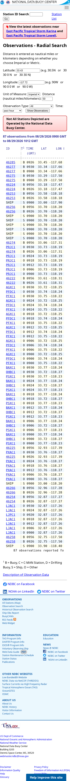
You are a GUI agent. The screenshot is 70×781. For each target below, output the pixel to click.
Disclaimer (5, 767)
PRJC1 (10, 247)
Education (48, 638)
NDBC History (9, 707)
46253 (10, 193)
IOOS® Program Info (13, 645)
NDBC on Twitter (53, 591)
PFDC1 (10, 291)
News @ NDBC (50, 648)
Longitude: (10, 82)
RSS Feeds (7, 619)
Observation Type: (16, 106)
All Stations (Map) (11, 602)
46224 (10, 184)
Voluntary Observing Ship (15, 648)
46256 (10, 207)
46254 (10, 497)
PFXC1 (10, 296)
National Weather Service (13, 742)
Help (2, 773)
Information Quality (10, 770)
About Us (7, 703)
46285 (10, 162)
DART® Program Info (13, 641)
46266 (10, 488)
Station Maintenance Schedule (18, 655)
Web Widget (8, 623)
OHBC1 (10, 372)
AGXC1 (10, 287)
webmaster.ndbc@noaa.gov (14, 756)
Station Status (9, 658)
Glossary (4, 777)
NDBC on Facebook (21, 584)
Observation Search (12, 606)
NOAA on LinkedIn (21, 591)
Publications (8, 662)
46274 (10, 242)
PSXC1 (10, 376)
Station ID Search (16, 14)
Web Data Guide (10, 651)
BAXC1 (10, 367)
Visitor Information (12, 710)
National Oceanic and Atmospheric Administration (26, 739)
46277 (10, 167)
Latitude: (9, 70)
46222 (10, 278)
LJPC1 (10, 515)
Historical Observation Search (17, 609)
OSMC (5, 694)
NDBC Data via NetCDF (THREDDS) (20, 680)
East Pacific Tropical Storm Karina (31, 31)
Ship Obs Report (10, 612)
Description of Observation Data (26, 575)
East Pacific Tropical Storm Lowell (31, 35)
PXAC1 (10, 452)
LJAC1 (10, 506)
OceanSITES (8, 690)
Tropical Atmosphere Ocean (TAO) (20, 687)
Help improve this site (46, 777)
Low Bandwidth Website (14, 677)
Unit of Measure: (15, 94)
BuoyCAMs (8, 616)
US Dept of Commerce (11, 736)
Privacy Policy (41, 767)
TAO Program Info (11, 638)
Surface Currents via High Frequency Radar (24, 684)
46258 (10, 537)
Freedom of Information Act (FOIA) (52, 770)
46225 (10, 448)
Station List (57, 16)
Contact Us (8, 713)
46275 (10, 176)
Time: (59, 106)
